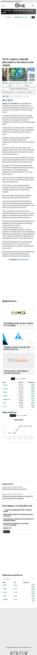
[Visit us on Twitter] (14, 653)
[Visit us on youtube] (26, 653)
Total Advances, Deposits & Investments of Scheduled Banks (18, 519)
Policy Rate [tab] (13, 415)
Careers (26, 651)
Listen (10, 85)
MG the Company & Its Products (11, 1)
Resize (27, 85)
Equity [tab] (12, 378)
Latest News (14, 651)
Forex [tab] (16, 378)
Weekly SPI (7, 528)
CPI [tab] (21, 415)
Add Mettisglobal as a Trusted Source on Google (17, 92)
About (21, 651)
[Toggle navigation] (3, 5)
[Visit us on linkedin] (17, 653)
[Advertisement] (18, 37)
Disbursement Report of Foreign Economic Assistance (18, 515)
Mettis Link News (22, 259)
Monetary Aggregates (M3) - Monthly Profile (17, 510)
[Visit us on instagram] (23, 653)
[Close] (34, 12)
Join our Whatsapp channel (19, 88)
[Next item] (34, 17)
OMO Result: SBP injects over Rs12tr (14, 489)
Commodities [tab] (22, 378)
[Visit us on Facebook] (11, 653)
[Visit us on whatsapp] (20, 653)
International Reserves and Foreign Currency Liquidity (16, 524)
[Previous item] (32, 17)
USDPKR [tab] (25, 415)
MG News (5, 83)
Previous (6, 531)
